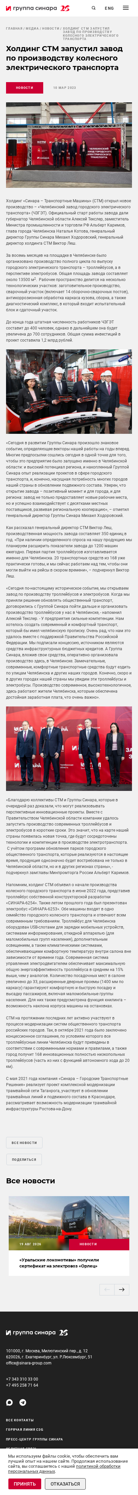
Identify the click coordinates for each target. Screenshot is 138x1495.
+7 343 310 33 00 (22, 1379)
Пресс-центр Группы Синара (34, 1439)
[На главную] (38, 8)
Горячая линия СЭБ (25, 1429)
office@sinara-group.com (29, 1363)
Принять (25, 1484)
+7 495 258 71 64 (22, 1385)
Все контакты (20, 1420)
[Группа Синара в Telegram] (22, 1402)
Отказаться (65, 1484)
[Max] (9, 1402)
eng (109, 8)
